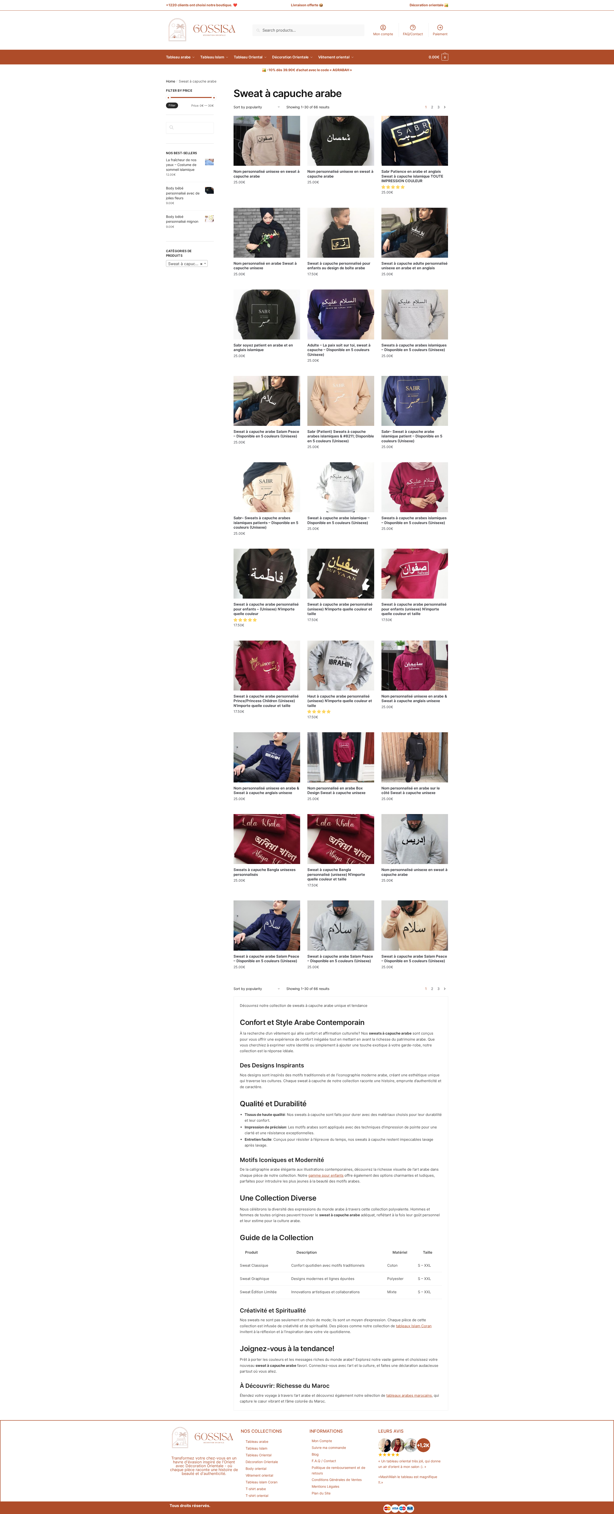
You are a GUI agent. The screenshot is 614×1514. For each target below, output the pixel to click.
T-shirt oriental (257, 1495)
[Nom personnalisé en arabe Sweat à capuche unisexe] (267, 233)
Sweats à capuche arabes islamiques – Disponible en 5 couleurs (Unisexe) (414, 347)
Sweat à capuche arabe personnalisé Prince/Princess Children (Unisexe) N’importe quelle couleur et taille (266, 701)
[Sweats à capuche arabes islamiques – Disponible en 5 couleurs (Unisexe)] (414, 314)
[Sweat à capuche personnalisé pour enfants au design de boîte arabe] (340, 233)
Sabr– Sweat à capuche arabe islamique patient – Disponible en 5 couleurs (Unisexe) (411, 436)
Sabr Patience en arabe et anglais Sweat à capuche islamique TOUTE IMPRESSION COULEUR (412, 176)
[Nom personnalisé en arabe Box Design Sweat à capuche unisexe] (340, 757)
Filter (172, 105)
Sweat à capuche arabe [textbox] (188, 263)
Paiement (440, 34)
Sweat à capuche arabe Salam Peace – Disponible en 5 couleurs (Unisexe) (266, 434)
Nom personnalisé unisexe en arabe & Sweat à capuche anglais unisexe (414, 698)
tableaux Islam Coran (414, 1326)
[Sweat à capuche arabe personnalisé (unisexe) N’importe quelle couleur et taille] (340, 574)
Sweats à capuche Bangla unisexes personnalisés (265, 872)
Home (170, 81)
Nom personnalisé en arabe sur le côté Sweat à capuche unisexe (410, 790)
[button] (393, 187)
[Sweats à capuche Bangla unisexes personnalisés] (267, 839)
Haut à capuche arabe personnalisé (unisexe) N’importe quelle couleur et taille (339, 701)
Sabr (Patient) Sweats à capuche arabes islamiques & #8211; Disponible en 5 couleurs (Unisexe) (340, 436)
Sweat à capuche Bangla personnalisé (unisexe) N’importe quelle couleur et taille (336, 874)
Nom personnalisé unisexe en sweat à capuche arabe (267, 174)
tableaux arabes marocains (409, 1395)
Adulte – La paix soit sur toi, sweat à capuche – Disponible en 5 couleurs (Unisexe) (339, 350)
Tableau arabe (257, 1441)
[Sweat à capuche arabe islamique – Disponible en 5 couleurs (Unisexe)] (340, 487)
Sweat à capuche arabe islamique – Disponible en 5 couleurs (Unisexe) (338, 520)
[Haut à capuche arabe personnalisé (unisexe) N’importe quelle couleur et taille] (340, 666)
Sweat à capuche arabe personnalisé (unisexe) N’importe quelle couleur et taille (340, 609)
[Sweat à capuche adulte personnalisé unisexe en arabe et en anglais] (414, 233)
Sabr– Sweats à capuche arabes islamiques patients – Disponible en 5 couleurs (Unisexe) (266, 523)
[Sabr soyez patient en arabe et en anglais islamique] (267, 314)
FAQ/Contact (413, 34)
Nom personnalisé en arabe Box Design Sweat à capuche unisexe (336, 790)
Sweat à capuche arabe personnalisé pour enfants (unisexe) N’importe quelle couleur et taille (414, 609)
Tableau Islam (256, 1448)
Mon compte (383, 34)
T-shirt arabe (256, 1489)
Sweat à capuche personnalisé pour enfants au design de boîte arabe (338, 265)
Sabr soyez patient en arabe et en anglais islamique (263, 347)
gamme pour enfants (326, 1175)
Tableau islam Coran (261, 1482)
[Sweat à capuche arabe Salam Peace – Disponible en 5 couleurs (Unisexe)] (267, 401)
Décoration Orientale (262, 1462)
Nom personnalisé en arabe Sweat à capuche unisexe (265, 265)
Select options (267, 193)
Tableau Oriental (258, 1455)
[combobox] (187, 263)
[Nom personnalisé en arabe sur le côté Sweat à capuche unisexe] (414, 757)
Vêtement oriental (259, 1475)
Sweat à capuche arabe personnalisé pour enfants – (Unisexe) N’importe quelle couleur (266, 609)
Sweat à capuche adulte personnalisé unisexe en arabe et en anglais (414, 265)
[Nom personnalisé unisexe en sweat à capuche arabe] (267, 141)
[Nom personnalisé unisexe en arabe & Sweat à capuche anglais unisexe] (414, 666)
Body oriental (256, 1468)
